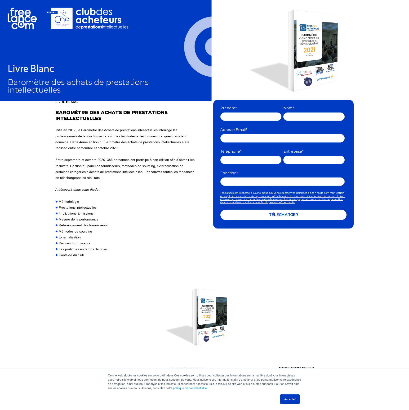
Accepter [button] (290, 399)
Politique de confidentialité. (278, 202)
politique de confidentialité (190, 388)
